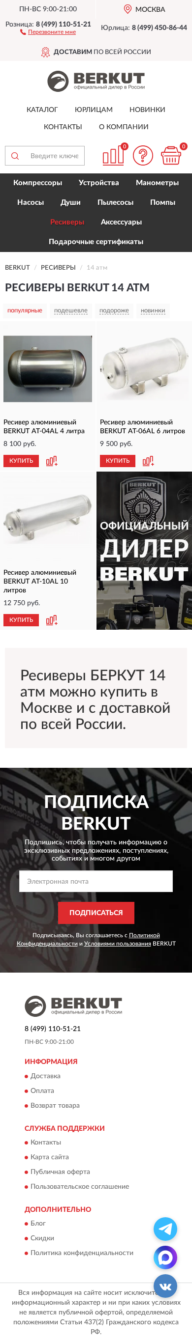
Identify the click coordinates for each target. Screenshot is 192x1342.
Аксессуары (121, 222)
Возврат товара (55, 1105)
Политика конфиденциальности (82, 1253)
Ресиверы (67, 222)
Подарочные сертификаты (96, 242)
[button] (48, 31)
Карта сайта (50, 1157)
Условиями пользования (117, 944)
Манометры (157, 183)
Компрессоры (37, 183)
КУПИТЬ (21, 461)
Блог (38, 1224)
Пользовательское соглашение (80, 1186)
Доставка (46, 1076)
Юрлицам (94, 110)
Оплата (42, 1091)
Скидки (42, 1238)
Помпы (162, 202)
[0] (171, 155)
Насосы (30, 202)
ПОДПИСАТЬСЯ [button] (96, 913)
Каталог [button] (42, 110)
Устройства (99, 183)
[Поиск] (15, 156)
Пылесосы (115, 202)
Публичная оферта (60, 1172)
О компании (124, 127)
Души (71, 202)
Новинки (147, 110)
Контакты (63, 127)
